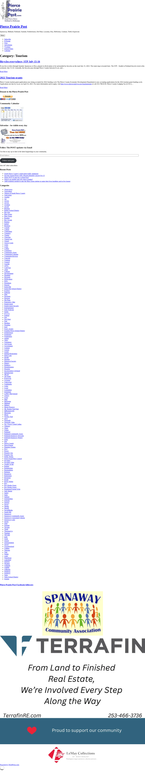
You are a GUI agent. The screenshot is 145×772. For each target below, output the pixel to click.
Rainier (6, 466)
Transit (6, 541)
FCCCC (7, 313)
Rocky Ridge (8, 481)
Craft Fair (7, 268)
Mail (5, 399)
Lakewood (7, 382)
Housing (7, 369)
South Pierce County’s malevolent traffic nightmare (21, 174)
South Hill (7, 512)
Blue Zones (8, 214)
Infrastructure (8, 373)
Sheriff (6, 508)
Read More (4, 71)
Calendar (7, 51)
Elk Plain (7, 300)
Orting (6, 430)
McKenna (7, 401)
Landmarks (8, 384)
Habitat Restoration (10, 354)
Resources (7, 474)
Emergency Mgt (9, 302)
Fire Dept (7, 319)
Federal (6, 315)
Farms (6, 312)
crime (6, 270)
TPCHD (7, 535)
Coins (6, 247)
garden (6, 338)
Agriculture (8, 191)
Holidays (7, 365)
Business (7, 226)
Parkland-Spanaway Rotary (13, 438)
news (6, 418)
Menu (2, 35)
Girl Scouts (8, 344)
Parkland (7, 432)
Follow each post (8, 160)
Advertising (8, 45)
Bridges (6, 222)
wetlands (7, 565)
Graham (7, 348)
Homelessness (9, 367)
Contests (7, 260)
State (6, 523)
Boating (7, 218)
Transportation (9, 543)
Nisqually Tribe (9, 422)
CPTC (6, 266)
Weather (7, 564)
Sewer (6, 504)
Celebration (8, 231)
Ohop (6, 428)
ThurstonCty (8, 531)
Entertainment (9, 308)
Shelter (6, 506)
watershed (7, 560)
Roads (6, 480)
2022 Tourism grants (11, 77)
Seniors (6, 502)
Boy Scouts (8, 220)
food (5, 327)
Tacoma (7, 527)
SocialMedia (8, 510)
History (6, 363)
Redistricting (8, 468)
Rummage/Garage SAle (12, 489)
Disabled (7, 275)
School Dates (8, 49)
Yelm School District (11, 577)
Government (8, 346)
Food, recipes (8, 329)
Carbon (6, 229)
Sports (6, 522)
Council (7, 262)
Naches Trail (8, 417)
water (6, 556)
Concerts (7, 258)
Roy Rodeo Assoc (10, 485)
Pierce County (9, 443)
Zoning (6, 579)
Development (8, 273)
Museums (7, 413)
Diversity (7, 277)
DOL (6, 281)
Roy (5, 483)
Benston (7, 208)
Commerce (8, 250)
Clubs (6, 245)
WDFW (7, 562)
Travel (6, 544)
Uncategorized (9, 546)
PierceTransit (8, 445)
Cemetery (7, 233)
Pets (5, 441)
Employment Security (11, 306)
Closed (6, 241)
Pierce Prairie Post (13, 26)
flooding (7, 323)
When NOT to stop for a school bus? (16, 177)
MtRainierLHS (9, 411)
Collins (6, 249)
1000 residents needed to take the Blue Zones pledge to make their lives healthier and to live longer (37, 181)
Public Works (8, 457)
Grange (6, 350)
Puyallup (7, 460)
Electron (7, 298)
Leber (6, 386)
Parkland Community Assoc (13, 434)
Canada (6, 228)
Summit (6, 525)
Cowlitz (7, 264)
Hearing (7, 359)
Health (6, 357)
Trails (6, 539)
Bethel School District (11, 210)
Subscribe (7, 39)
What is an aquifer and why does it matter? (18, 179)
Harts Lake (8, 355)
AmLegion (8, 195)
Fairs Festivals (9, 310)
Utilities (6, 548)
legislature (7, 392)
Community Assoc (10, 252)
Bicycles (7, 212)
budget (6, 224)
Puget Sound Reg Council (13, 459)
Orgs (6, 43)
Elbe (5, 294)
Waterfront (7, 558)
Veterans (7, 550)
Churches (7, 237)
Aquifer (6, 197)
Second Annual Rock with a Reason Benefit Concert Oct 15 (24, 175)
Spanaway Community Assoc (14, 516)
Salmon (6, 497)
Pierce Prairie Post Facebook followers (16, 585)
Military (7, 405)
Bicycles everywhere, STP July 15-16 (20, 61)
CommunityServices (11, 256)
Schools (7, 501)
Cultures (7, 271)
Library (6, 396)
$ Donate (7, 41)
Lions (6, 397)
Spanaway (7, 514)
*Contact (7, 47)
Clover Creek (8, 243)
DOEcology (8, 279)
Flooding (7, 325)
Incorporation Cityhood (12, 371)
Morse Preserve (9, 407)
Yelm (6, 575)
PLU (6, 449)
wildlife (6, 567)
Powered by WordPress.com (9, 765)
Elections (7, 296)
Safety (6, 493)
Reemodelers (8, 470)
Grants (6, 352)
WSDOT (7, 571)
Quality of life (9, 464)
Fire (5, 317)
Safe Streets (8, 491)
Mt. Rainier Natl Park (11, 409)
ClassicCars (8, 239)
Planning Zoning (9, 447)
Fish (5, 321)
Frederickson (8, 333)
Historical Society (10, 361)
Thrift (6, 529)
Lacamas (7, 380)
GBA (6, 340)
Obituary (7, 426)
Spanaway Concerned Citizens (14, 518)
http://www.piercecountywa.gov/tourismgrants (76, 84)
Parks (6, 439)
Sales (6, 495)
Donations (7, 283)
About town (8, 189)
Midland (7, 403)
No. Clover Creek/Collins (12, 424)
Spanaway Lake (9, 520)
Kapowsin (7, 378)
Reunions (7, 478)
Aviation (7, 205)
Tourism (7, 533)
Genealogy (8, 342)
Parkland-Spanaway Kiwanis (14, 436)
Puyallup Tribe (9, 462)
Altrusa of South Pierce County (14, 193)
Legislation (8, 390)
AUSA (6, 201)
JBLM (6, 375)
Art (5, 199)
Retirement (8, 476)
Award (6, 207)
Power (6, 451)
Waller (6, 554)
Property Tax (8, 453)
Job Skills (7, 376)
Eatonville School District (12, 289)
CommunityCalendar (11, 254)
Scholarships (8, 499)
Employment (8, 304)
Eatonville (7, 287)
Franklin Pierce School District (14, 331)
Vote (5, 552)
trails (5, 537)
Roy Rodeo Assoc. (10, 487)
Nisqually (7, 420)
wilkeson (7, 569)
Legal (6, 388)
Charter (6, 235)
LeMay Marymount (10, 394)
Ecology (7, 291)
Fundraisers (8, 336)
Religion (7, 472)
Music (6, 415)
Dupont (6, 285)
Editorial (7, 292)
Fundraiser (7, 334)
